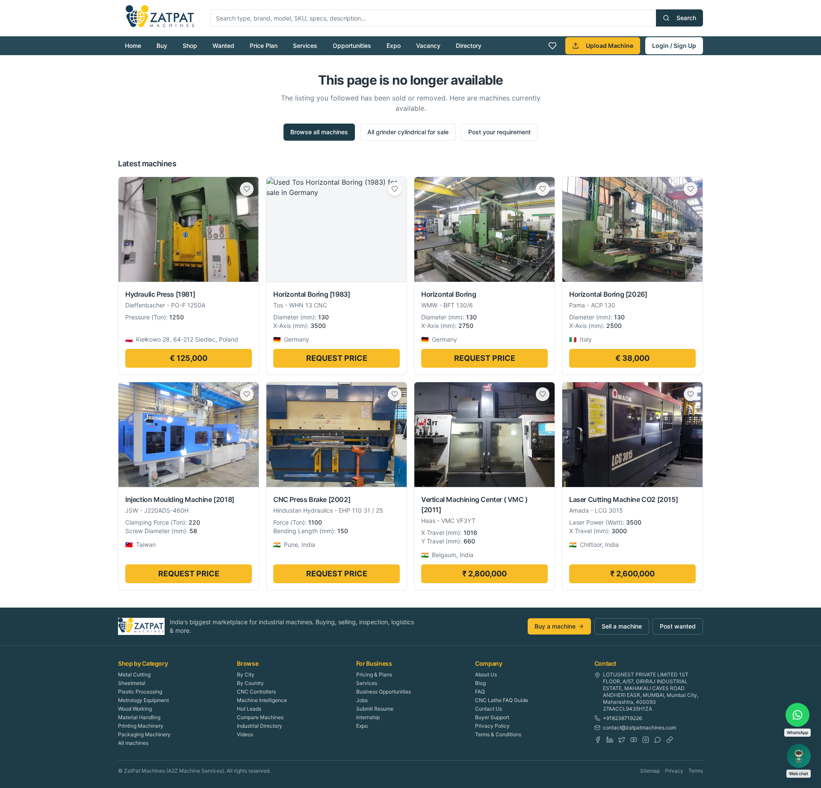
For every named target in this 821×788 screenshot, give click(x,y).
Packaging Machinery (144, 734)
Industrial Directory (259, 726)
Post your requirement (499, 132)
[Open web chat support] (799, 756)
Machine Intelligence (262, 700)
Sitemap (650, 770)
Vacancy (428, 45)
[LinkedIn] (609, 739)
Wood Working (135, 708)
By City (245, 674)
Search (686, 17)
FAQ (480, 691)
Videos (245, 734)
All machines (133, 743)
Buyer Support (492, 717)
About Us (486, 674)
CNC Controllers (256, 691)
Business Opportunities (383, 691)
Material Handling (139, 717)
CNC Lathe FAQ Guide (501, 700)
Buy (162, 45)
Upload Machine (609, 45)
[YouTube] (633, 739)
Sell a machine (622, 626)
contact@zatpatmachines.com (639, 727)
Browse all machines (319, 132)
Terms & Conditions (498, 734)
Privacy (674, 770)
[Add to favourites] (247, 189)
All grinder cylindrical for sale (408, 132)
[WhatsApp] (657, 739)
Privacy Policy (492, 726)
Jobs (362, 700)
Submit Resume (374, 708)
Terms (695, 770)
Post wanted (678, 626)
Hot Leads (249, 708)
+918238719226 (622, 718)
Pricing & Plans (374, 674)
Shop (190, 45)
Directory (468, 45)
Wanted (223, 45)
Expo (394, 45)
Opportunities (352, 45)
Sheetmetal (131, 683)
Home (133, 45)
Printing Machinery (140, 726)
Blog (480, 683)
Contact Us (488, 708)
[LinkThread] (669, 739)
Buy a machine (555, 626)
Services (305, 45)
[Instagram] (645, 739)
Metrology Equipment (143, 700)
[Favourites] (552, 45)
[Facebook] (597, 739)
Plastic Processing (140, 691)
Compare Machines (260, 717)
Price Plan (264, 45)
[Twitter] (621, 739)
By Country (250, 683)
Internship (368, 717)
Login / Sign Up (674, 45)
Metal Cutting (134, 674)
